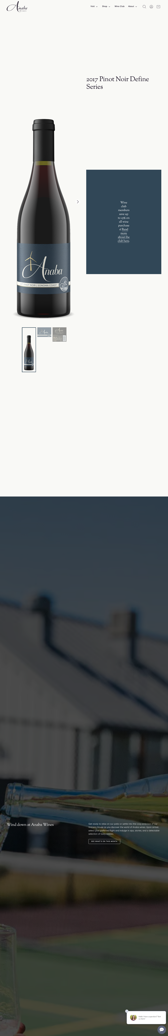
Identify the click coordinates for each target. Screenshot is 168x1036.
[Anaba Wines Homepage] (17, 6)
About (131, 6)
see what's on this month (104, 841)
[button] (77, 201)
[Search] (144, 7)
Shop (104, 6)
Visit (93, 6)
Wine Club (119, 6)
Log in (151, 7)
